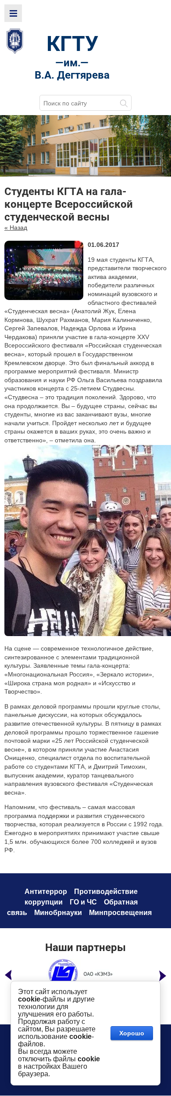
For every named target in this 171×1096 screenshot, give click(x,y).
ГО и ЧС (83, 902)
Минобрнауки (58, 912)
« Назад (15, 227)
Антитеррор (46, 891)
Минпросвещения (120, 912)
